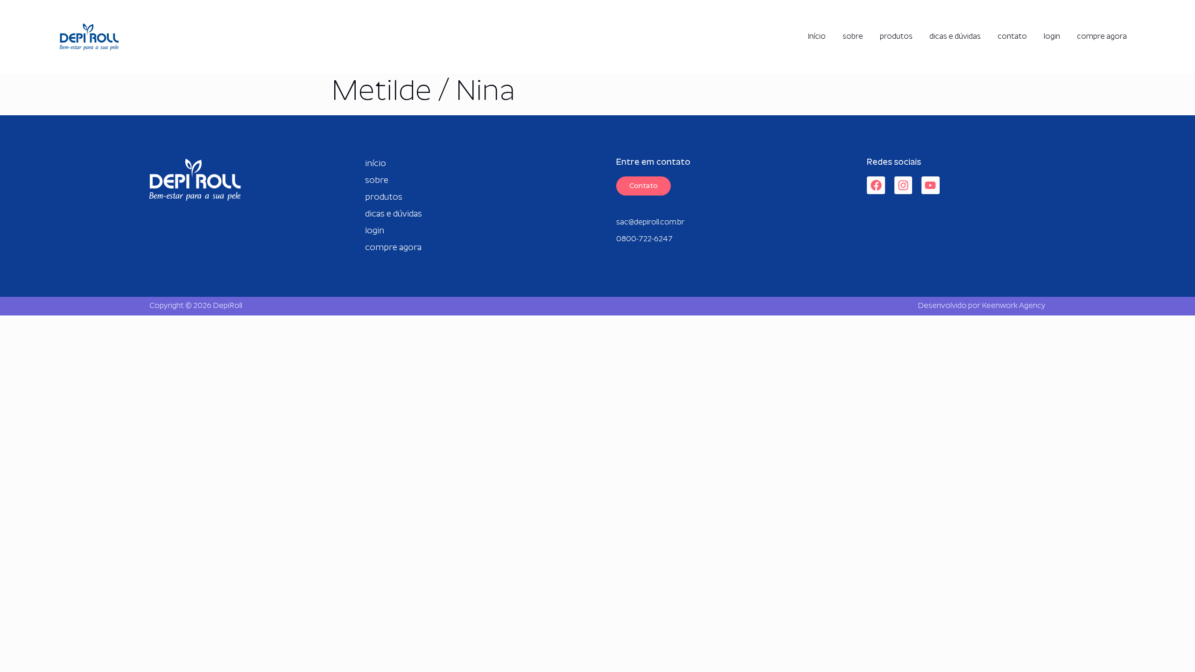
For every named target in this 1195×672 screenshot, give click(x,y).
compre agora (1102, 37)
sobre (853, 37)
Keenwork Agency (1014, 306)
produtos (896, 37)
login (1052, 37)
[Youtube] (930, 185)
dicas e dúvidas (955, 37)
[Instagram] (903, 185)
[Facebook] (876, 185)
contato (1012, 37)
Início (817, 37)
